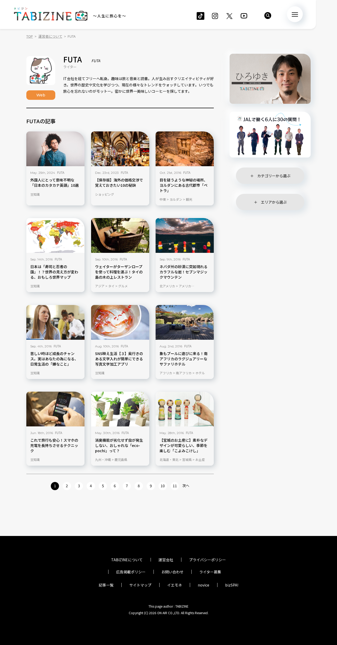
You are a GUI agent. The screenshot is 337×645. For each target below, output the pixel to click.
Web (40, 95)
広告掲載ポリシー (131, 571)
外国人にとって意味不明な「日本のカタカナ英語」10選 (54, 182)
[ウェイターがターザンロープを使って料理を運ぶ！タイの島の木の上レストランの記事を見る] (120, 235)
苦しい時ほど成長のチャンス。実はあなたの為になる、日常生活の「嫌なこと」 (54, 358)
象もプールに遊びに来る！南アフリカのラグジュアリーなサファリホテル (183, 358)
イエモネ (174, 585)
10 (163, 485)
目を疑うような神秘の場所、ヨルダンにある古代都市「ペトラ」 (183, 185)
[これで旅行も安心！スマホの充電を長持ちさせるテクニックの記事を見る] (55, 409)
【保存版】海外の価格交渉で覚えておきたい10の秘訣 (119, 182)
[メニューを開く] (295, 14)
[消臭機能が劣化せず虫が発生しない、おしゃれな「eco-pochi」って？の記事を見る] (120, 409)
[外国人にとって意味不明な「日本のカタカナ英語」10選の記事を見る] (55, 148)
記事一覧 (106, 585)
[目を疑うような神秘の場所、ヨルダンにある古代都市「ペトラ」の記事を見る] (185, 148)
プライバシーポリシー (207, 559)
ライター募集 (210, 571)
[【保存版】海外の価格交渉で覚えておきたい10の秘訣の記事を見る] (120, 148)
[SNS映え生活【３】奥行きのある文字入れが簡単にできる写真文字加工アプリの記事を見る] (120, 322)
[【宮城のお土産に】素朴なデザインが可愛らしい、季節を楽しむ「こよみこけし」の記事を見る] (185, 409)
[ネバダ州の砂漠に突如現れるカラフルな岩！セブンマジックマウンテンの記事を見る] (185, 235)
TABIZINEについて (127, 559)
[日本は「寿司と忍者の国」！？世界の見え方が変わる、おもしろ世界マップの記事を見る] (55, 235)
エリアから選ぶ (274, 202)
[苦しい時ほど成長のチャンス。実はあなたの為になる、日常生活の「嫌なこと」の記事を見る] (55, 322)
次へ (185, 485)
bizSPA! (231, 585)
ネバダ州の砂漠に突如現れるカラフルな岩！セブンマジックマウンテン (183, 272)
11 (175, 485)
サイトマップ (140, 585)
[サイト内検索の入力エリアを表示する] (267, 15)
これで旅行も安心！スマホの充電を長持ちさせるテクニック (54, 445)
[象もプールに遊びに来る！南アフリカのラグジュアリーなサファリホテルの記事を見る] (185, 322)
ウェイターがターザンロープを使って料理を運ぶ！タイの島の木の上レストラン (119, 272)
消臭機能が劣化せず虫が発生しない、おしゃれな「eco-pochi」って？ (119, 445)
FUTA (60, 172)
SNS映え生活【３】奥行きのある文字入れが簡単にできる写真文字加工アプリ (119, 358)
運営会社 (165, 559)
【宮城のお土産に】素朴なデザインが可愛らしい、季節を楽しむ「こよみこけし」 (183, 445)
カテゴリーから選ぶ (273, 175)
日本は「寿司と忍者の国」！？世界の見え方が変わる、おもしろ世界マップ (54, 272)
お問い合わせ (172, 571)
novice (203, 585)
